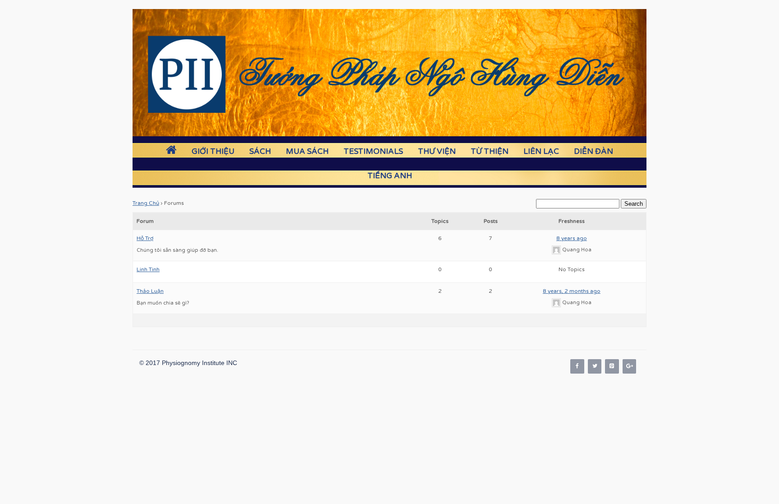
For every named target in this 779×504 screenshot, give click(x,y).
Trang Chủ (146, 203)
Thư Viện (437, 151)
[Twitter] (594, 366)
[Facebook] (577, 366)
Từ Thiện (490, 151)
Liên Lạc (541, 151)
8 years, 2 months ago (571, 291)
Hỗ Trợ (145, 238)
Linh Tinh (148, 269)
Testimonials (373, 151)
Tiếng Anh (389, 175)
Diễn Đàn (593, 151)
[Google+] (629, 366)
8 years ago (571, 238)
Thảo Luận (150, 291)
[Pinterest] (612, 366)
